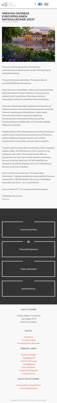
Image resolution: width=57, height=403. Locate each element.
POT (24, 400)
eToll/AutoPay (28, 373)
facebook (28, 337)
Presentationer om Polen (28, 343)
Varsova (5, 199)
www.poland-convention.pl (28, 385)
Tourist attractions (28, 229)
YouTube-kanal (29, 340)
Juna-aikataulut (28, 367)
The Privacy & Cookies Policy (36, 400)
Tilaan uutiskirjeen (28, 269)
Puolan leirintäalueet (28, 370)
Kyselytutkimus (28, 288)
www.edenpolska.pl (28, 388)
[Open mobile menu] (52, 4)
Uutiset (14, 22)
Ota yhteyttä (46, 5)
